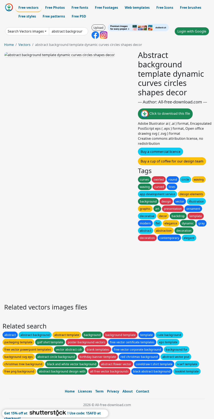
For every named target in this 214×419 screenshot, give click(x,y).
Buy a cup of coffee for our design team (172, 161)
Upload (98, 28)
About (127, 391)
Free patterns (54, 16)
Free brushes (190, 7)
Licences (85, 391)
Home (9, 44)
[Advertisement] (107, 271)
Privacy (113, 391)
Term (99, 391)
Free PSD (79, 16)
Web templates (137, 7)
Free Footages (106, 7)
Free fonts (79, 7)
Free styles (27, 16)
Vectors (24, 44)
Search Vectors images (26, 31)
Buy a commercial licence (160, 151)
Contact (142, 391)
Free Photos (55, 7)
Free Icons (164, 7)
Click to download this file (169, 113)
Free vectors (28, 7)
